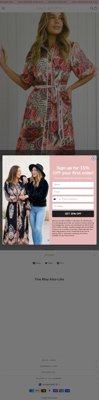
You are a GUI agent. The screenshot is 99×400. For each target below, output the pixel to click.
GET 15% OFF (73, 213)
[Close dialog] (93, 158)
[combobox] (56, 199)
